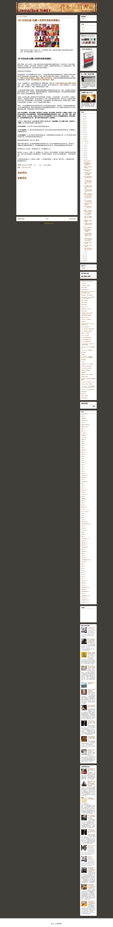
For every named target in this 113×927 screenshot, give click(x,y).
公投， (82, 460)
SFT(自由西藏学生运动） (86, 339)
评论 (84, 30)
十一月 (85, 143)
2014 (84, 136)
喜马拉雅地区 (84, 547)
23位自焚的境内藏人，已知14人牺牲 (87, 207)
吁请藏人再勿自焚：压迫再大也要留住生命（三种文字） (91, 722)
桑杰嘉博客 (83, 359)
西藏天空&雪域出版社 (85, 370)
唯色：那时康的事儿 (88, 227)
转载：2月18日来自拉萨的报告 (88, 170)
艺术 (82, 566)
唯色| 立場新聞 (84, 300)
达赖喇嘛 (83, 435)
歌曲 (82, 456)
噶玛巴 (82, 454)
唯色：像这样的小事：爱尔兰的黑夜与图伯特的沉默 (91, 640)
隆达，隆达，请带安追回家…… (88, 246)
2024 (84, 118)
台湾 (82, 526)
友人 (82, 574)
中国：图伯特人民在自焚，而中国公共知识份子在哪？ (88, 239)
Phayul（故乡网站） (85, 335)
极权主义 (83, 473)
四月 (85, 155)
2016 (84, 132)
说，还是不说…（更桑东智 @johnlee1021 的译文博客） (87, 357)
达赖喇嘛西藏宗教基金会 (86, 315)
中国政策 (83, 589)
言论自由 (83, 557)
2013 (84, 138)
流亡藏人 (83, 494)
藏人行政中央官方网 (85, 326)
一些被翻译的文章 (85, 559)
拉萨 (82, 488)
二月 (85, 159)
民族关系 (83, 507)
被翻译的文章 (84, 426)
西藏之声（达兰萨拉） (85, 333)
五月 (85, 154)
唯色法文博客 (84, 304)
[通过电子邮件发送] (44, 165)
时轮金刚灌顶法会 (85, 523)
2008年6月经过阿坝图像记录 (91, 683)
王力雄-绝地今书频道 (85, 285)
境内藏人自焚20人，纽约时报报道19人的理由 (88, 230)
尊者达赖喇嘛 (84, 595)
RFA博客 (83, 597)
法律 (82, 447)
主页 (46, 219)
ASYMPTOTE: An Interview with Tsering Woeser (91, 846)
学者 (82, 555)
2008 (84, 260)
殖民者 (82, 583)
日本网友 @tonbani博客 (86, 366)
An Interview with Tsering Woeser (91, 628)
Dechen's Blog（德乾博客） (87, 350)
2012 (84, 139)
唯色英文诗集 (84, 311)
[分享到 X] (47, 165)
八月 (85, 148)
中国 (82, 585)
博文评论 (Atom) (49, 223)
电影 (82, 443)
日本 (82, 513)
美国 (82, 502)
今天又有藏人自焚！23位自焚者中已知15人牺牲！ (88, 173)
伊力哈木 (83, 562)
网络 (82, 532)
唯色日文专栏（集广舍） (86, 308)
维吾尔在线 (83, 393)
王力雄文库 (83, 283)
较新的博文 (21, 219)
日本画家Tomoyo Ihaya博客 (87, 364)
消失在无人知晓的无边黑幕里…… (91, 690)
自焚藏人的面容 (84, 376)
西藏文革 (83, 545)
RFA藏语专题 (84, 600)
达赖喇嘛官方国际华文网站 (86, 313)
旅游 (82, 496)
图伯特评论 (83, 321)
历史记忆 (83, 490)
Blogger (54, 923)
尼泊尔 (82, 509)
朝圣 (82, 431)
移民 (82, 564)
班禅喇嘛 (83, 418)
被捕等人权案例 (84, 424)
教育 (82, 479)
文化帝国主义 (84, 538)
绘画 (82, 471)
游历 (82, 572)
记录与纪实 (24, 167)
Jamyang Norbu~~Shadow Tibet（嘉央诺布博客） (88, 344)
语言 (82, 576)
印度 (82, 570)
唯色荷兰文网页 (84, 302)
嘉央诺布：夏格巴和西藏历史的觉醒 (88, 211)
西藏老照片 (83, 372)
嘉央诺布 (83, 477)
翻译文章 (83, 450)
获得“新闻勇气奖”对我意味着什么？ (92, 750)
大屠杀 (82, 439)
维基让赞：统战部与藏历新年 (88, 167)
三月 (85, 157)
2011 (84, 255)
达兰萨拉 (83, 437)
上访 (82, 515)
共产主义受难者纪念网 (85, 341)
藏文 (82, 578)
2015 (84, 134)
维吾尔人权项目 (84, 395)
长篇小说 (83, 581)
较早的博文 (72, 219)
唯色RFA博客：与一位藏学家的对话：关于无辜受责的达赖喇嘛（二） (91, 903)
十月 (85, 145)
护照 (82, 467)
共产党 (82, 462)
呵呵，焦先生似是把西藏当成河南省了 (91, 706)
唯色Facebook (84, 306)
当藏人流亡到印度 (87, 161)
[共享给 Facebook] (48, 165)
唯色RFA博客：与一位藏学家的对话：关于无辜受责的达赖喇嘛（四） (91, 886)
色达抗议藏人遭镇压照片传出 (88, 243)
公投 (82, 458)
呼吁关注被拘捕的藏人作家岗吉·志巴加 (88, 178)
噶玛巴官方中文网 (85, 317)
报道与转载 (83, 420)
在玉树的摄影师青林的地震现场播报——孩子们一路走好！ (91, 738)
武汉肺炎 (83, 540)
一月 (85, 252)
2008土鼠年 (83, 414)
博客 (82, 428)
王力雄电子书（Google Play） (87, 281)
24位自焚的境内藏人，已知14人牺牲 (87, 198)
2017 (84, 130)
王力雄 (82, 530)
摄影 (82, 517)
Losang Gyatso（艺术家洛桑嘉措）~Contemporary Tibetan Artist (88, 387)
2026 (84, 114)
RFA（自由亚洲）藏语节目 (86, 331)
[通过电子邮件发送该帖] (40, 165)
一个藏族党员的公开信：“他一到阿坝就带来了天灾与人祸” (88, 182)
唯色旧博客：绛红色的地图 (86, 295)
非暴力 (82, 452)
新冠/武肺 (83, 551)
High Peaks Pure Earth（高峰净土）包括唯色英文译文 (87, 298)
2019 (84, 127)
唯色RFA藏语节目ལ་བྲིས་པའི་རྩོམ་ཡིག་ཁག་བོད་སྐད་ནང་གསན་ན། (88, 292)
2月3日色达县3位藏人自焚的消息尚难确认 (88, 191)
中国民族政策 (84, 587)
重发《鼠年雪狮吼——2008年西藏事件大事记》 (91, 816)
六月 (85, 152)
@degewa (83, 18)
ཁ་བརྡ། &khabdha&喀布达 (86, 368)
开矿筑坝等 (83, 481)
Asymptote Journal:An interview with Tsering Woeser (91, 858)
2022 (84, 121)
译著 (82, 568)
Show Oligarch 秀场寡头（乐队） (88, 382)
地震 (82, 441)
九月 (85, 146)
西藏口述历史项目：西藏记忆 (87, 374)
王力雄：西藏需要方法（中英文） (88, 214)
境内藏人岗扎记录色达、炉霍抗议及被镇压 (88, 249)
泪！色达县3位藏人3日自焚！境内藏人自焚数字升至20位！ (88, 235)
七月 (85, 150)
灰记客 (82, 361)
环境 (82, 469)
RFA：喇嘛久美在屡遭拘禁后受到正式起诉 (88, 187)
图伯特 (82, 528)
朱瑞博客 (83, 354)
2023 (84, 120)
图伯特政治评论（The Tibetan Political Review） (87, 324)
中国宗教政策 (84, 591)
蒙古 (82, 505)
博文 (84, 27)
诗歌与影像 (83, 521)
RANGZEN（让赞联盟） (86, 319)
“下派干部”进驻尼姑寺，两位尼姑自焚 (88, 201)
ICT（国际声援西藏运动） (86, 337)
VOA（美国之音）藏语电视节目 (87, 329)
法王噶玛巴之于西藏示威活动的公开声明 (88, 224)
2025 (84, 116)
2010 (84, 256)
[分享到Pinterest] (50, 165)
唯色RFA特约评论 (85, 289)
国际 (82, 464)
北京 (82, 422)
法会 (82, 445)
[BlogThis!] (46, 165)
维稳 (82, 536)
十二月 (85, 141)
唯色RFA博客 (84, 287)
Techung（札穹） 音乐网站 (86, 384)
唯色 (82, 534)
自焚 (29, 167)
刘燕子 (82, 492)
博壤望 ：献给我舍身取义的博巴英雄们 (88, 194)
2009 (84, 258)
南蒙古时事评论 (84, 397)
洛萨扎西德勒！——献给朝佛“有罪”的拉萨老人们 (88, 164)
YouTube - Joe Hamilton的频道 (87, 389)
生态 (82, 519)
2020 (84, 125)
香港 (82, 549)
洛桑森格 (83, 498)
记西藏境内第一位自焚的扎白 (88, 204)
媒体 (82, 500)
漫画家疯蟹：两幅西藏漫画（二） (88, 221)
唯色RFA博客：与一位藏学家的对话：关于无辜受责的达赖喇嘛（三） (91, 869)
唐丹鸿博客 (83, 352)
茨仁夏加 (83, 433)
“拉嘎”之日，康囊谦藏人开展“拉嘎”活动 (88, 217)
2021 (84, 123)
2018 (84, 129)
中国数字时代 (84, 391)
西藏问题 (83, 543)
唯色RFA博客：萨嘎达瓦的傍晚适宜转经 (91, 770)
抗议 (82, 485)
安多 (82, 416)
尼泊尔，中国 (84, 511)
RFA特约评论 (84, 602)
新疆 (82, 553)
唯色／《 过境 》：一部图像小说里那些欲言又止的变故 (91, 667)
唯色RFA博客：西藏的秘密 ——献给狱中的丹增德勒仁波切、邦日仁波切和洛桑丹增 (91, 783)
